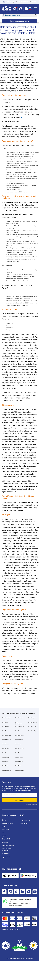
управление (6, 857)
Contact (4, 820)
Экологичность (25, 820)
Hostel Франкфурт (32, 722)
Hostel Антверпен (6, 717)
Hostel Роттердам (19, 770)
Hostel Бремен (5, 731)
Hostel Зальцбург (19, 726)
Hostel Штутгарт (32, 726)
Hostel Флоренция (32, 717)
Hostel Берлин (5, 726)
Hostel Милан (18, 752)
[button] (19, 2)
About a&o (5, 854)
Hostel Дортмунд (6, 770)
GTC (3, 832)
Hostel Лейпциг (19, 739)
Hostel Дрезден (19, 717)
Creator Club (6, 839)
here (22, 117)
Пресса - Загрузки (8, 845)
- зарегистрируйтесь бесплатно (21, 2)
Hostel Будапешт (6, 739)
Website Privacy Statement (7, 849)
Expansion (5, 829)
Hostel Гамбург (6, 761)
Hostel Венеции (6, 757)
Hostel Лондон (18, 744)
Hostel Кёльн (18, 731)
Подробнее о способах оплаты (11, 929)
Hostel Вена (5, 752)
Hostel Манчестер (19, 748)
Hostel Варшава (6, 744)
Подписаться (19, 800)
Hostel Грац (5, 765)
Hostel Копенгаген (19, 735)
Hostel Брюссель (6, 735)
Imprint (4, 836)
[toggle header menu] (35, 9)
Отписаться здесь (31, 804)
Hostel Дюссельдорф (18, 723)
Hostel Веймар (5, 748)
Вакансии (5, 842)
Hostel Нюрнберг (19, 761)
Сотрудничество (7, 823)
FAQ (3, 826)
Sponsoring (24, 823)
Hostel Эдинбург (32, 731)
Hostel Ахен (5, 722)
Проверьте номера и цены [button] (19, 21)
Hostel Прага (18, 765)
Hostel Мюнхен (19, 757)
